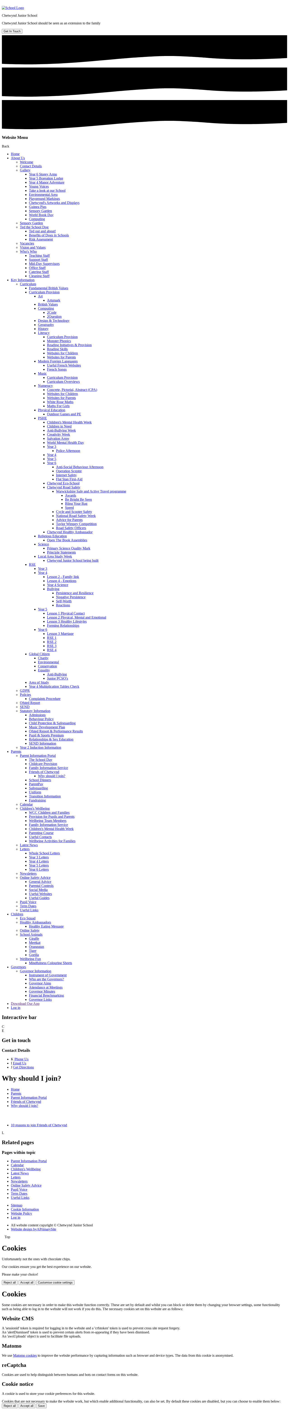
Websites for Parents (61, 357)
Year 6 (51, 463)
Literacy (44, 333)
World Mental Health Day (65, 442)
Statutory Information (35, 711)
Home (15, 154)
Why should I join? (51, 776)
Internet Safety (66, 475)
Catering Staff (39, 272)
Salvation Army (58, 438)
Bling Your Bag (76, 503)
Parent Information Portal (38, 756)
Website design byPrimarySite (33, 1229)
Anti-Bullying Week (61, 430)
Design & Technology (54, 321)
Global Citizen (39, 654)
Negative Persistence (71, 597)
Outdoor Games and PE (64, 414)
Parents (16, 751)
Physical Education (51, 410)
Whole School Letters (44, 853)
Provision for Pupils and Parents (52, 816)
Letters (25, 849)
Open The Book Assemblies (67, 540)
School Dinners (40, 780)
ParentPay (36, 784)
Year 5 (51, 459)
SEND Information (42, 743)
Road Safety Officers (71, 528)
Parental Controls (41, 886)
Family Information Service (48, 768)
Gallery (25, 170)
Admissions (37, 715)
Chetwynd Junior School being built (72, 560)
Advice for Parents (69, 520)
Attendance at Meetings (46, 987)
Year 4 (51, 455)
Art (40, 296)
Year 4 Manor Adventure (46, 182)
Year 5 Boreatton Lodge (46, 178)
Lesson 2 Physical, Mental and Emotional (76, 617)
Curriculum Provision (44, 292)
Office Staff (37, 268)
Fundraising (37, 800)
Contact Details (31, 166)
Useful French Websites (64, 365)
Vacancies (27, 243)
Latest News (29, 845)
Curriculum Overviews (63, 381)
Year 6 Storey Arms (43, 174)
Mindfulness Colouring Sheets (50, 963)
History (43, 329)
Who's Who (28, 251)
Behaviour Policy (41, 719)
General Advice (40, 882)
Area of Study (39, 682)
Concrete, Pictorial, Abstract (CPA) (72, 390)
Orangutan (36, 947)
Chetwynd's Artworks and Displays (54, 203)
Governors (18, 967)
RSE (32, 564)
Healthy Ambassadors (35, 922)
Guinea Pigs (37, 207)
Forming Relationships (63, 625)
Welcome (26, 162)
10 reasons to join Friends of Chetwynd (39, 1125)
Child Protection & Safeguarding (52, 723)
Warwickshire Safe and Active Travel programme (91, 491)
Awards (70, 495)
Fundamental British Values (48, 288)
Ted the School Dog (34, 227)
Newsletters (28, 873)
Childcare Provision (43, 764)
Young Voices (39, 186)
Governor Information (35, 971)
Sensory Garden (40, 211)
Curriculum (28, 284)
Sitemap (16, 1205)
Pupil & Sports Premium (46, 735)
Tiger (32, 951)
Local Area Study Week (55, 556)
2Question (54, 316)
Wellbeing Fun (30, 959)
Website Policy (21, 1213)
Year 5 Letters (39, 865)
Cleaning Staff (39, 276)
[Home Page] (13, 8)
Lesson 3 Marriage (60, 634)
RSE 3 (51, 646)
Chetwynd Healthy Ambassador (70, 532)
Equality (44, 670)
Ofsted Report (30, 703)
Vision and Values (33, 247)
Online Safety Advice (35, 877)
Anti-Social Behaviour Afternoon (79, 467)
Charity (43, 658)
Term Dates (28, 906)
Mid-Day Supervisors (44, 264)
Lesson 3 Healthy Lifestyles (67, 621)
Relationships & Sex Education (51, 739)
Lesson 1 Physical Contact (66, 613)
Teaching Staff (39, 255)
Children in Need (59, 426)
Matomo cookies (25, 1355)
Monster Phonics (59, 341)
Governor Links (40, 999)
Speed (69, 508)
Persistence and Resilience (74, 593)
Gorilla (34, 955)
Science (43, 544)
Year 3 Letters (39, 857)
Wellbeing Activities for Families (52, 841)
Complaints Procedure (45, 699)
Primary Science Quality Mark (68, 548)
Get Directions (23, 1067)
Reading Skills (57, 349)
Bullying (53, 589)
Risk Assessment (41, 239)
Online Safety (30, 930)
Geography (46, 325)
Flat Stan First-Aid (69, 479)
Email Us (19, 1063)
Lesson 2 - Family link (63, 577)
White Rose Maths (60, 402)
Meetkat (34, 943)
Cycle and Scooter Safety (74, 512)
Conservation (47, 666)
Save (41, 1406)
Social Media (38, 890)
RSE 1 (51, 638)
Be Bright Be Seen (78, 499)
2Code (51, 312)
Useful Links (29, 910)
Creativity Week (58, 434)
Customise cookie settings (55, 1282)
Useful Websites (40, 894)
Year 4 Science (57, 585)
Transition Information (45, 796)
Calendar (26, 804)
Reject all (10, 1282)
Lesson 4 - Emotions (61, 581)
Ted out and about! (42, 231)
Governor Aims (40, 983)
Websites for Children (62, 353)
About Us (18, 158)
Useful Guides (39, 898)
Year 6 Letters (39, 869)
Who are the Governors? (46, 979)
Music (42, 373)
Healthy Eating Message (46, 926)
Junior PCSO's (57, 678)
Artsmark (53, 300)
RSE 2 (51, 642)
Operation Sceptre (69, 471)
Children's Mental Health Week (69, 422)
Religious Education (52, 536)
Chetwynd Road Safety (63, 487)
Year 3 (51, 447)
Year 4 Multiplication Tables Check (54, 686)
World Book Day (41, 215)
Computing (37, 219)
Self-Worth (64, 601)
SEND (25, 707)
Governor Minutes (42, 991)
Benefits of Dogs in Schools (49, 235)
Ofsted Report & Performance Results (56, 731)
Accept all (26, 1282)
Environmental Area (43, 194)
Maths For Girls (58, 406)
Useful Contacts (40, 837)
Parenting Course (41, 833)
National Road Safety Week (76, 516)
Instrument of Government (48, 975)
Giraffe (34, 938)
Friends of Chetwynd (44, 772)
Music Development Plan (47, 727)
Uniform (35, 792)
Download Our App (25, 1003)
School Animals (31, 934)
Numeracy (45, 386)
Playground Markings (44, 199)
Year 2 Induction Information (40, 747)
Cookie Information (25, 1209)
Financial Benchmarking (46, 995)
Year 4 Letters (39, 861)
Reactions (63, 605)
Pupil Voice (28, 902)
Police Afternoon (68, 451)
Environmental (48, 662)
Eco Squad (27, 918)
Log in (15, 1008)
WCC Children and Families (49, 812)
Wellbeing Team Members (47, 821)
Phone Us (21, 1059)
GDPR (25, 690)
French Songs (57, 369)
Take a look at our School (47, 190)
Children (17, 914)
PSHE (42, 418)
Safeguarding (38, 788)
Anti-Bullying (57, 674)
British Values (48, 304)
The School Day (40, 760)
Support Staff (38, 260)
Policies (25, 695)
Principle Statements (61, 552)
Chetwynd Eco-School (63, 483)
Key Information (23, 280)
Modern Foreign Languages (58, 361)
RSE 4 (51, 650)
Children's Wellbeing (35, 808)
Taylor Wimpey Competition (76, 524)
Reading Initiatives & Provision (69, 345)
